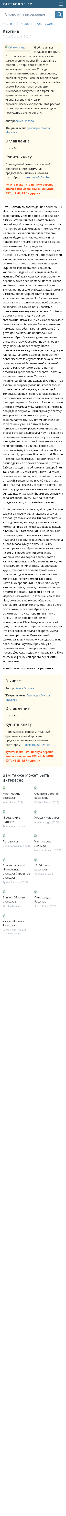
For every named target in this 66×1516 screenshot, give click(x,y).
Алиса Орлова (24, 121)
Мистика (11, 132)
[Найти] (59, 14)
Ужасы (45, 128)
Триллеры (33, 128)
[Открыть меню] (60, 4)
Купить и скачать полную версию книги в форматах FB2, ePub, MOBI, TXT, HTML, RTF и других (29, 189)
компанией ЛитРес (37, 177)
